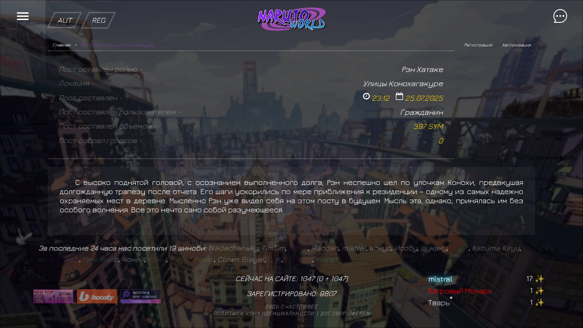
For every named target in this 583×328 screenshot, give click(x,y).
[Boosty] (97, 296)
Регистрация (478, 44)
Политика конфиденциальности (263, 313)
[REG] (98, 4)
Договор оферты (345, 313)
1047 (338, 278)
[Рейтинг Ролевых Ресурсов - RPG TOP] (53, 296)
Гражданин (421, 112)
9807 (327, 293)
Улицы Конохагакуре (403, 83)
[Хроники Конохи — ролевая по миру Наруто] (141, 296)
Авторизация (516, 44)
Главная (61, 44)
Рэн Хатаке (422, 69)
